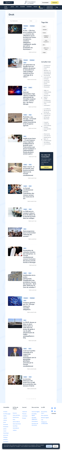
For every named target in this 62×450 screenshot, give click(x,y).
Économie (22, 6)
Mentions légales (45, 417)
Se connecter (45, 2)
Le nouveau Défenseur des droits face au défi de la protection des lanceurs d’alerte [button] (29, 382)
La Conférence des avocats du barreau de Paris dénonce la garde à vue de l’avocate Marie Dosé (47, 113)
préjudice (5, 439)
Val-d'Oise (15, 426)
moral (4, 431)
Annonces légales (36, 411)
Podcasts (24, 413)
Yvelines (15, 430)
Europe (44, 32)
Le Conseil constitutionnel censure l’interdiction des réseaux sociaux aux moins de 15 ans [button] (28, 193)
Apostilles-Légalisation (34, 418)
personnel (5, 435)
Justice (12, 6)
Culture (5, 420)
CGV (42, 419)
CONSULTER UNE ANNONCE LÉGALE (50, 7)
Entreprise (29, 6)
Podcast (35, 6)
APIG (44, 44)
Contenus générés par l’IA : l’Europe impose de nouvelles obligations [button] (29, 306)
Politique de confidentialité (44, 422)
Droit (17, 6)
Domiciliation (35, 421)
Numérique (32, 25)
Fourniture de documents (35, 424)
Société (30, 87)
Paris (14, 419)
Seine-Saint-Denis (17, 423)
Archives (5, 411)
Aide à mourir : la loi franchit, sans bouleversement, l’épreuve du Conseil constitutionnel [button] (28, 171)
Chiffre (4, 416)
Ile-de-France (6, 7)
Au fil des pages (6, 413)
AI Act (44, 26)
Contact (54, 413)
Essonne (15, 413)
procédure (5, 441)
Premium (41, 8)
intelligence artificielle (46, 36)
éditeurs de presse (46, 48)
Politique (5, 437)
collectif (5, 418)
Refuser (55, 446)
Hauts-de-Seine (16, 415)
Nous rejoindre (44, 415)
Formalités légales (34, 414)
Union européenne (46, 41)
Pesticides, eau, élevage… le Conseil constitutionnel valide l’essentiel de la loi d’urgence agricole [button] (29, 121)
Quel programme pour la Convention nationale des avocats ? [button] (29, 233)
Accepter (49, 446)
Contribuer (24, 416)
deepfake (45, 29)
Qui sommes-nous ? (44, 412)
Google (44, 52)
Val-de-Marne (16, 428)
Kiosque (24, 418)
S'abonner (54, 2)
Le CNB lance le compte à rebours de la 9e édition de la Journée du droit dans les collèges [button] (29, 214)
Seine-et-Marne (16, 421)
